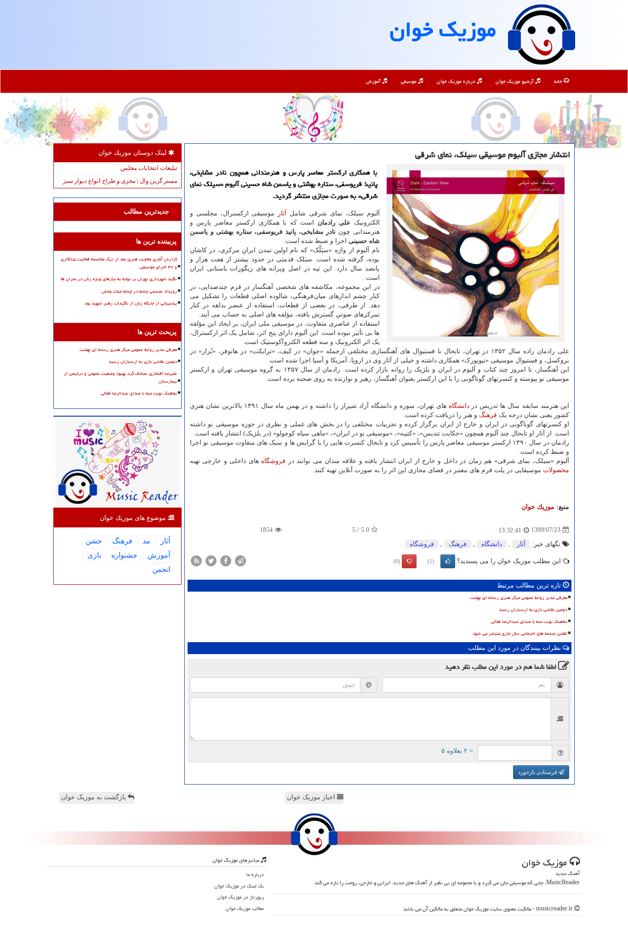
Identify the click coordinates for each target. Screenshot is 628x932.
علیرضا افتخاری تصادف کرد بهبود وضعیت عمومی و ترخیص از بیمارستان (120, 377)
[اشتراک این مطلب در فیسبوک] (225, 560)
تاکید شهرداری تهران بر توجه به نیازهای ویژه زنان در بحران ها (119, 278)
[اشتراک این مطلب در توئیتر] (211, 560)
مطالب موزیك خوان (245, 908)
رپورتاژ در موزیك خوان (240, 897)
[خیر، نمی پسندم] (409, 561)
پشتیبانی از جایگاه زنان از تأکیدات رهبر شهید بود (131, 303)
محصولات (556, 470)
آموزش (374, 81)
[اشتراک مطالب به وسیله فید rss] (196, 560)
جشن (94, 541)
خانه (559, 81)
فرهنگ (488, 415)
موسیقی (409, 81)
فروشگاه (273, 461)
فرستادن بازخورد (538, 772)
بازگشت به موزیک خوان (94, 797)
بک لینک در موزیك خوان (239, 886)
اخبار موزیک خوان (312, 797)
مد (146, 541)
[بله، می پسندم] (447, 561)
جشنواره (124, 555)
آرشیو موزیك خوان (515, 81)
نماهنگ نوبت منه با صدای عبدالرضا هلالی (529, 621)
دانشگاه (459, 405)
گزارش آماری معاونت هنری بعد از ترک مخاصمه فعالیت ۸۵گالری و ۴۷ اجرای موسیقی (119, 262)
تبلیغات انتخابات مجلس (148, 167)
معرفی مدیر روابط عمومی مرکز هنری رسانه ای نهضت (518, 597)
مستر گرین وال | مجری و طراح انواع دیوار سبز (120, 180)
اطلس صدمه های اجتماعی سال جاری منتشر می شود (520, 633)
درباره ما (255, 874)
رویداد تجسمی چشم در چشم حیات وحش (139, 291)
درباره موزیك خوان (457, 81)
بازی (94, 555)
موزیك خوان (443, 29)
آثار (282, 213)
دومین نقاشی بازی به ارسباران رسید (533, 609)
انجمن (161, 569)
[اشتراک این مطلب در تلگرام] (240, 560)
